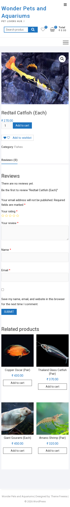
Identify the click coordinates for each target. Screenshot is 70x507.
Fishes (18, 147)
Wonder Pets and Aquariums (23, 12)
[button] (62, 58)
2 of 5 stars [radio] (6, 215)
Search (33, 30)
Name (6, 250)
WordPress (39, 501)
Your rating (9, 211)
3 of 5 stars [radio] (10, 215)
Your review (9, 223)
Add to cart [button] (17, 382)
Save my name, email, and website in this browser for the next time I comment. (33, 301)
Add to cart (22, 125)
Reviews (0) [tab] (9, 160)
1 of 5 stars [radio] (2, 215)
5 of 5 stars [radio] (17, 215)
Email (5, 270)
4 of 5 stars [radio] (13, 215)
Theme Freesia (59, 496)
